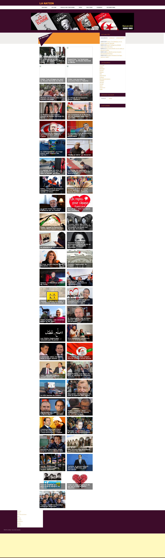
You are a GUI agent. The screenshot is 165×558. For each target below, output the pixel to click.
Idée (101, 74)
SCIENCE (102, 80)
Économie (99, 7)
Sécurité (53, 11)
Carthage (44, 7)
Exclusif (101, 70)
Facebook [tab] (103, 98)
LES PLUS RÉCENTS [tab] (104, 38)
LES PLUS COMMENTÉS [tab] (120, 38)
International (111, 7)
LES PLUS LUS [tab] (111, 38)
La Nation (47, 3)
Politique (89, 7)
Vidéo (62, 11)
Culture (53, 7)
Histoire (101, 72)
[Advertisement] (51, 545)
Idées (80, 7)
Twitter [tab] (110, 98)
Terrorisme (102, 87)
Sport (101, 86)
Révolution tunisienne (68, 7)
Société (44, 11)
